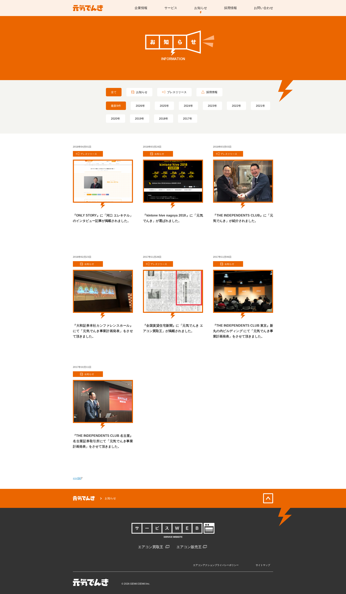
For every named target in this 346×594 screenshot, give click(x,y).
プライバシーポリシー (227, 565)
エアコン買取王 (151, 547)
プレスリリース (176, 92)
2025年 (164, 105)
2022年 (236, 105)
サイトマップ (263, 565)
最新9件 (116, 105)
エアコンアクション (204, 565)
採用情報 (211, 92)
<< (74, 478)
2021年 (260, 105)
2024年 (188, 105)
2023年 (212, 105)
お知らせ (141, 92)
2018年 (163, 118)
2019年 (139, 118)
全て (114, 92)
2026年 (140, 105)
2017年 (187, 118)
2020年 (115, 118)
